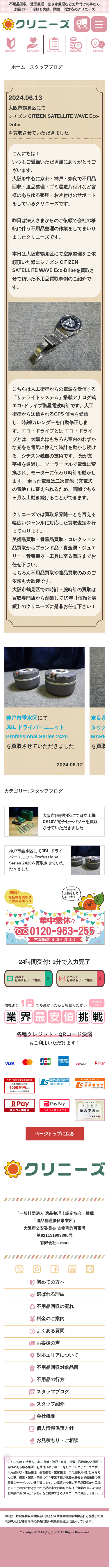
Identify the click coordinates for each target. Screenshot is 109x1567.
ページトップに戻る (54, 1133)
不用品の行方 (51, 1379)
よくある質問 (51, 1330)
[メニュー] (99, 24)
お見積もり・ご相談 (57, 1440)
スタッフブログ (46, 790)
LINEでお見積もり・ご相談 (28, 978)
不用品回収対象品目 (57, 1367)
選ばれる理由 (51, 1294)
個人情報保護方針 (55, 1428)
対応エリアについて (57, 1355)
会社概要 (46, 1416)
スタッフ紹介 (51, 1404)
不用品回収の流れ (55, 1306)
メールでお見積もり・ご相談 (80, 978)
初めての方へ (51, 1282)
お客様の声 (48, 1343)
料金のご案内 (51, 1318)
